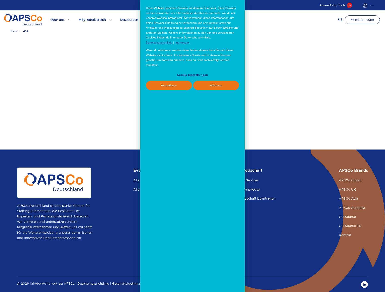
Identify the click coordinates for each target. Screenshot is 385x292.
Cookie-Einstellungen (192, 74)
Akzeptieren (169, 85)
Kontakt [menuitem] (345, 235)
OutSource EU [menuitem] (350, 226)
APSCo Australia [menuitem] (352, 208)
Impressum (182, 42)
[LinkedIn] (364, 284)
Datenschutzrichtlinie (159, 42)
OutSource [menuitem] (347, 217)
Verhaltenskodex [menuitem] (247, 189)
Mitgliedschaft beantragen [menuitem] (254, 198)
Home (13, 31)
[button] (340, 19)
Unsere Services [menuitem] (246, 180)
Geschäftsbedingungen (129, 283)
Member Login (362, 20)
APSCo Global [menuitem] (350, 180)
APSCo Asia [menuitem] (348, 198)
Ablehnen (216, 85)
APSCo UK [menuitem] (347, 189)
